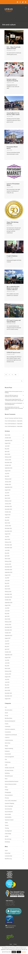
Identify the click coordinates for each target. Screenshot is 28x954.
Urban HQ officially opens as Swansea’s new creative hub (11, 396)
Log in (6, 850)
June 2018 (7, 611)
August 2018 (7, 605)
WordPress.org (8, 858)
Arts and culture (8, 710)
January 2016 (8, 674)
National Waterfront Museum (11, 781)
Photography (8, 792)
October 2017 (8, 633)
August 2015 (7, 676)
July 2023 (7, 492)
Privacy (15, 944)
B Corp (6, 715)
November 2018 (8, 597)
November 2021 (8, 531)
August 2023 (7, 490)
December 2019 (8, 567)
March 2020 (7, 558)
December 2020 (8, 545)
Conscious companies (10, 729)
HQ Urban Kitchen (9, 770)
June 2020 (7, 550)
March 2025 (7, 454)
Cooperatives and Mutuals (11, 734)
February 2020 (8, 561)
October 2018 (8, 600)
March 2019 (7, 589)
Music (6, 778)
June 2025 (7, 446)
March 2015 (7, 690)
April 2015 (7, 687)
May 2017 (7, 646)
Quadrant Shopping (9, 803)
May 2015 (7, 685)
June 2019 (7, 580)
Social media (8, 814)
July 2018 (7, 608)
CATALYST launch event (13, 352)
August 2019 (7, 575)
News (6, 787)
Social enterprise (9, 811)
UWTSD (6, 836)
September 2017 (8, 635)
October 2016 (8, 652)
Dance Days (7, 743)
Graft (6, 765)
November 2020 (8, 547)
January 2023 (8, 503)
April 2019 (7, 586)
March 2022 (7, 523)
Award (6, 713)
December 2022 (8, 506)
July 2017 (7, 641)
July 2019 (7, 578)
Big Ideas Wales (8, 718)
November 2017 (8, 630)
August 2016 (7, 657)
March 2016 (7, 668)
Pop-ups (7, 798)
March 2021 (7, 539)
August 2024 (7, 470)
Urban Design (8, 833)
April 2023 (7, 495)
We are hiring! (8, 839)
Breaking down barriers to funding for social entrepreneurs (13, 404)
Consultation (8, 732)
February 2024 (8, 479)
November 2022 (8, 509)
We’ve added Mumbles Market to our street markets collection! (13, 288)
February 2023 (8, 501)
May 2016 (7, 665)
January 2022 (8, 525)
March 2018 (7, 619)
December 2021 (8, 528)
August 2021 (7, 534)
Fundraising (7, 762)
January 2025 (8, 459)
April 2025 (7, 451)
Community (7, 726)
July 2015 (7, 679)
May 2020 (7, 553)
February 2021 (8, 542)
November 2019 (8, 569)
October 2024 (8, 465)
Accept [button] (13, 952)
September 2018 (8, 602)
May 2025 (7, 449)
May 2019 (7, 583)
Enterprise (7, 751)
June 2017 (7, 643)
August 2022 (7, 514)
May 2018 (7, 613)
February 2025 (8, 457)
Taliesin (6, 825)
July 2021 (7, 536)
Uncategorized (8, 831)
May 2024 (7, 476)
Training (7, 828)
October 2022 (8, 512)
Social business (8, 809)
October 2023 (8, 484)
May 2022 (7, 520)
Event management (9, 756)
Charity (6, 723)
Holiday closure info (9, 767)
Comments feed (8, 856)
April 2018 (7, 616)
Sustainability (8, 817)
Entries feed (7, 853)
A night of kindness (12, 256)
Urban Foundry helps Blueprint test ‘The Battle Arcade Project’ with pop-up (14, 400)
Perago (6, 789)
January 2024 (8, 481)
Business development (10, 721)
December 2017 (8, 627)
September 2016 (8, 654)
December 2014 (8, 693)
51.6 (6, 707)
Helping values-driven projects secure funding (13, 392)
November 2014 (8, 696)
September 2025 (8, 440)
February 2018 (8, 622)
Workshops (7, 842)
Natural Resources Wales (10, 784)
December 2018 (8, 594)
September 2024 (8, 468)
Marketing (7, 773)
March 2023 (7, 498)
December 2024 (8, 462)
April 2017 (7, 649)
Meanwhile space (9, 776)
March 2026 (7, 435)
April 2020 (7, 556)
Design (6, 745)
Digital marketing (9, 748)
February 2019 (8, 591)
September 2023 (8, 487)
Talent (6, 822)
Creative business (9, 740)
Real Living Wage (9, 806)
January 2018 (8, 624)
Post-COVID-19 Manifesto (11, 800)
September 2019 (8, 572)
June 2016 (7, 663)
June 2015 (7, 682)
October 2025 (8, 438)
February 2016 (8, 671)
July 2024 (7, 473)
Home (11, 944)
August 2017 (7, 638)
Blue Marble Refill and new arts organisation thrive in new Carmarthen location (14, 408)
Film (6, 759)
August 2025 (7, 443)
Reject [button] (19, 952)
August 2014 (7, 698)
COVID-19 (7, 737)
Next (16, 374)
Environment (8, 754)
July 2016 (7, 660)
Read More (23, 952)
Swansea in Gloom (9, 820)
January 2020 (8, 564)
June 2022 (7, 517)
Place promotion (9, 795)
